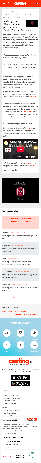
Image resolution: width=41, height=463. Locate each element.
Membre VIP (30, 163)
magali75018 (7, 245)
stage (29, 128)
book (5, 114)
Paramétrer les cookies (20, 456)
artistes (33, 97)
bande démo (28, 111)
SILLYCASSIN (7, 271)
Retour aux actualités (10, 307)
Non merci (7, 456)
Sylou (4, 258)
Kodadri (5, 232)
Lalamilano (6, 284)
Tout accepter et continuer (33, 456)
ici (33, 165)
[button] (34, 3)
